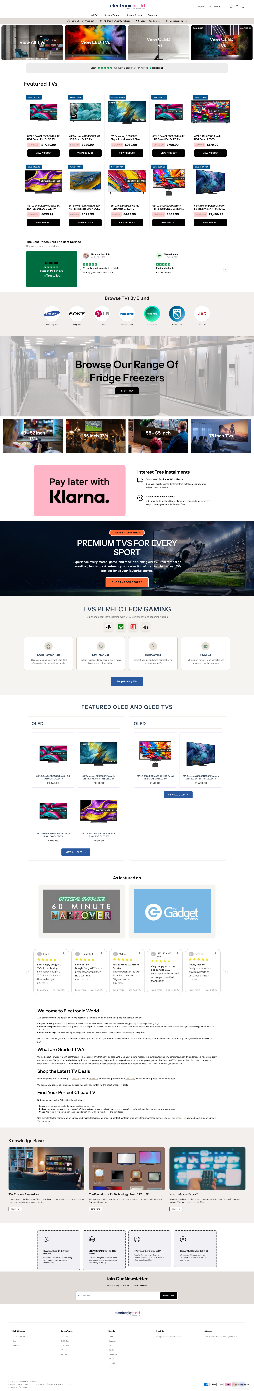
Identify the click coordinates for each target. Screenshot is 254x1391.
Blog (14, 1341)
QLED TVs (65, 1345)
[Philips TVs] (177, 314)
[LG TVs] (102, 314)
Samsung (112, 1341)
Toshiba (111, 1363)
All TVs (94, 15)
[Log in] (237, 6)
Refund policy (31, 1384)
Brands (152, 15)
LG (109, 1345)
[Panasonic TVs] (127, 314)
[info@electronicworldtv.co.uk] (210, 6)
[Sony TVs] (77, 314)
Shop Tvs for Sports (127, 582)
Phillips (111, 1358)
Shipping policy (64, 1384)
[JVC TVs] (202, 314)
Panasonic (112, 1354)
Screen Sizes (133, 15)
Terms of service (47, 1384)
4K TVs (64, 1350)
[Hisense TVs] (152, 314)
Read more (163, 278)
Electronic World (29, 1381)
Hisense (111, 1350)
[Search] (231, 6)
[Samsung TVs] (52, 314)
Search (15, 1345)
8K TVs (64, 1354)
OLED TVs (65, 1341)
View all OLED (74, 852)
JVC (110, 1367)
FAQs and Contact (20, 1337)
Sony (110, 1337)
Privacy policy (16, 1384)
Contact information (18, 1387)
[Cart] (242, 6)
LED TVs (64, 1337)
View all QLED (176, 794)
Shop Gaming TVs (127, 681)
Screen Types (111, 15)
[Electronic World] (127, 6)
